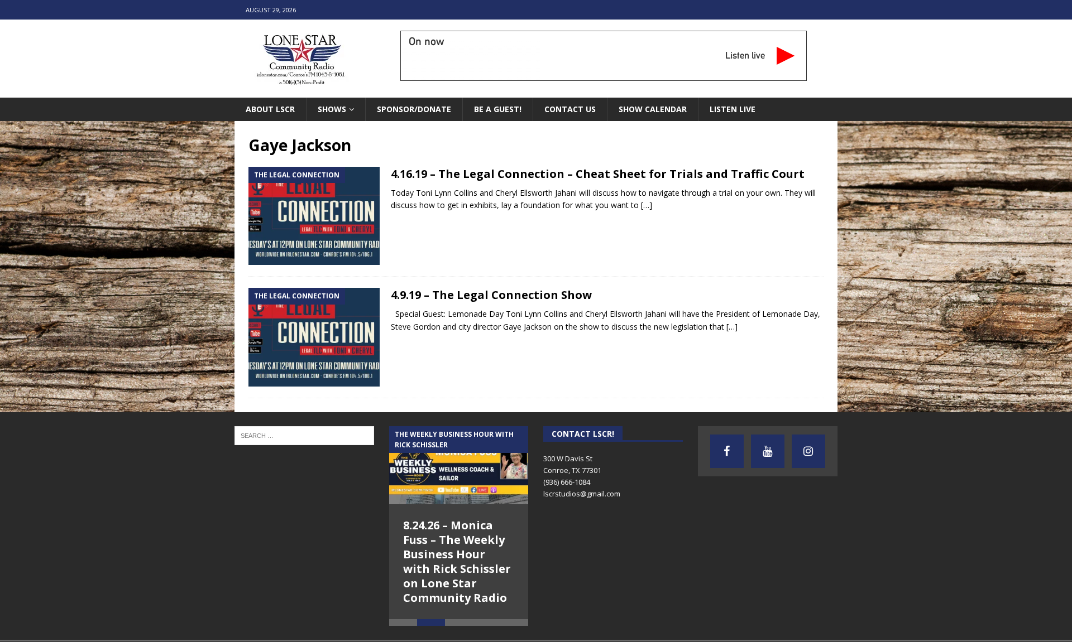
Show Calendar (653, 109)
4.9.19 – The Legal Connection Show (491, 294)
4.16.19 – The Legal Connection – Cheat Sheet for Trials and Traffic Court (598, 173)
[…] (646, 205)
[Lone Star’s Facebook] (727, 451)
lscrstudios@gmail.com (581, 494)
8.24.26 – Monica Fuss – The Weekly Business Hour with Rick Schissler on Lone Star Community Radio (457, 561)
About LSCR (270, 109)
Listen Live (732, 109)
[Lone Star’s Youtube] (767, 451)
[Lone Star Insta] (808, 451)
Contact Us (570, 109)
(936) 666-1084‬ (566, 482)
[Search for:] (304, 434)
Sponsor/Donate (414, 109)
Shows (332, 109)
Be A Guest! (497, 109)
